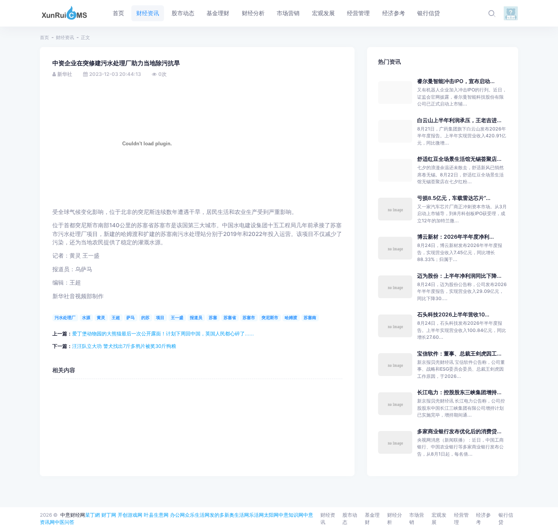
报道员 (196, 317)
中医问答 (64, 522)
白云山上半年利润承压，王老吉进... (459, 120)
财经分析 (394, 518)
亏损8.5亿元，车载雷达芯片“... (453, 198)
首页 (44, 37)
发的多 (217, 515)
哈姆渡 (291, 317)
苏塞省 (230, 317)
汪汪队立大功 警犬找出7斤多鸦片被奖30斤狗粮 (124, 346)
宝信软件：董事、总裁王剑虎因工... (459, 353)
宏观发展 (439, 518)
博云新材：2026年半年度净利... (455, 236)
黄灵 (101, 317)
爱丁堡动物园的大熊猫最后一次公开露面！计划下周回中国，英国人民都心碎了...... (163, 333)
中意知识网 (291, 515)
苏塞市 (249, 317)
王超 (116, 317)
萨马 (130, 317)
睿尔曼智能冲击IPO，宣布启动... (456, 81)
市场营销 (416, 518)
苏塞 (213, 317)
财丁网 (108, 515)
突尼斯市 (270, 317)
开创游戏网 (130, 515)
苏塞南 (310, 317)
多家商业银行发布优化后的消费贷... (459, 431)
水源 (86, 317)
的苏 (145, 317)
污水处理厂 (65, 317)
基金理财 (372, 518)
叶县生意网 (156, 515)
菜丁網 (92, 515)
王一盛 (177, 317)
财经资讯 (65, 37)
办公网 (177, 515)
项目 (160, 317)
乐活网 (256, 515)
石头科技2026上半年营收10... (453, 314)
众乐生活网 (197, 515)
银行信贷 (505, 518)
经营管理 (461, 518)
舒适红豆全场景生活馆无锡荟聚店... (459, 159)
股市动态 (349, 518)
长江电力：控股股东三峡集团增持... (459, 392)
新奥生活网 (236, 515)
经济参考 (483, 518)
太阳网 (271, 515)
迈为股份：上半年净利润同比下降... (459, 275)
